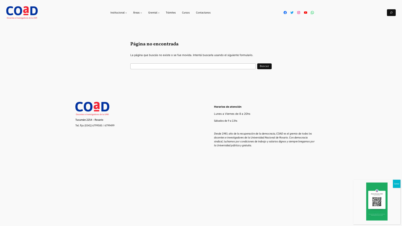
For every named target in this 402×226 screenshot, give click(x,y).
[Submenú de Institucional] (126, 12)
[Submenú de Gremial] (159, 12)
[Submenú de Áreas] (141, 12)
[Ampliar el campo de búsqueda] (391, 12)
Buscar (264, 66)
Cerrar (396, 184)
